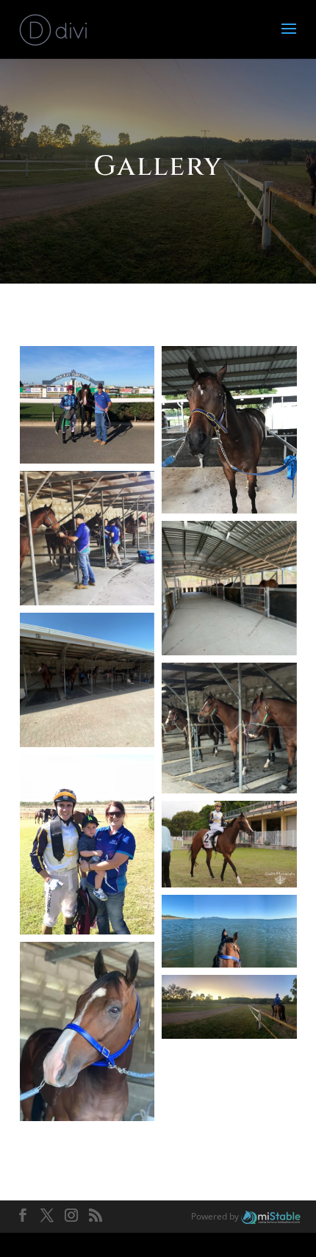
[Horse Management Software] (271, 1216)
